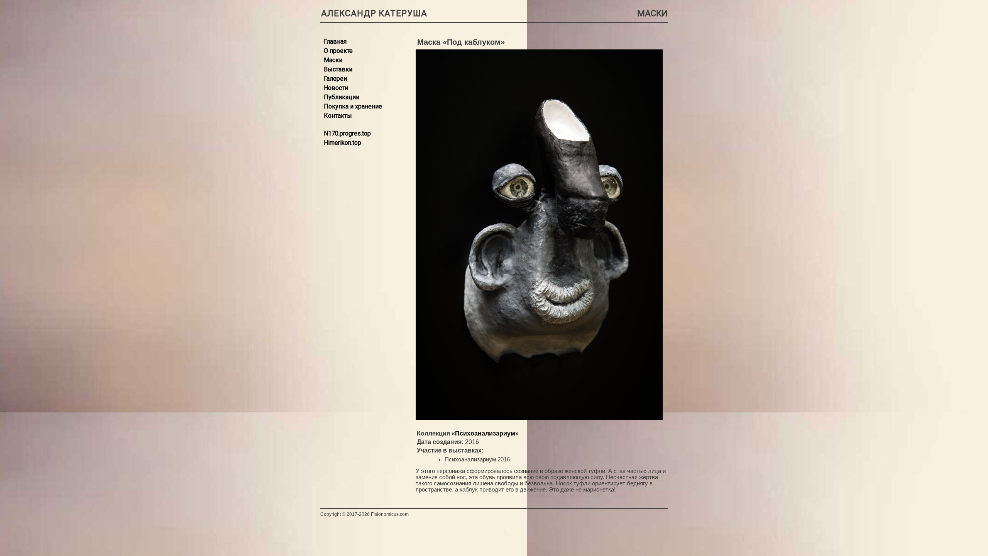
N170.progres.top (347, 133)
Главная (335, 41)
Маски (333, 60)
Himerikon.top (342, 142)
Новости (336, 88)
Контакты (338, 115)
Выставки (338, 69)
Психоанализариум (485, 433)
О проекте (338, 50)
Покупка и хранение (353, 106)
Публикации (341, 97)
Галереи (335, 78)
